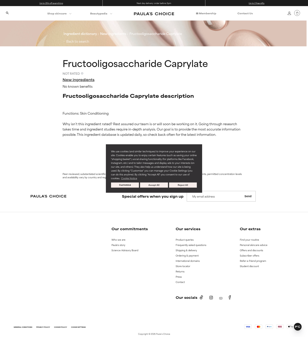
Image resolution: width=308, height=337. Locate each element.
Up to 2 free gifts (256, 3)
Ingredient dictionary (80, 33)
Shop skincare (57, 13)
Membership (207, 13)
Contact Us (245, 13)
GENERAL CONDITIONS (23, 327)
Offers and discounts (251, 250)
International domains (188, 261)
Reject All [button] (183, 185)
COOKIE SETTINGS (78, 327)
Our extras (250, 228)
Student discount (249, 266)
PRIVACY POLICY (43, 327)
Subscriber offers (249, 255)
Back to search (77, 41)
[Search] (7, 13)
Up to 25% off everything (51, 3)
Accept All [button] (153, 185)
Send (248, 196)
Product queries (185, 240)
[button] (298, 327)
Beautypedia (98, 13)
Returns (180, 271)
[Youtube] (220, 297)
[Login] (289, 13)
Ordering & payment (187, 255)
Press (179, 277)
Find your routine (249, 240)
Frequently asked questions (191, 245)
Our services (188, 228)
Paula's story (118, 245)
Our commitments (129, 228)
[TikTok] (201, 297)
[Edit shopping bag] (297, 13)
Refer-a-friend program (253, 261)
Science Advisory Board (124, 250)
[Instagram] (211, 297)
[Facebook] (230, 297)
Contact (180, 282)
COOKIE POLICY (60, 327)
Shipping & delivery (186, 250)
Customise (125, 185)
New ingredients (113, 33)
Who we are (118, 240)
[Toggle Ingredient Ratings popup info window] (82, 73)
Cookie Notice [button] (129, 178)
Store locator (183, 266)
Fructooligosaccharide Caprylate (155, 33)
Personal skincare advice (253, 245)
